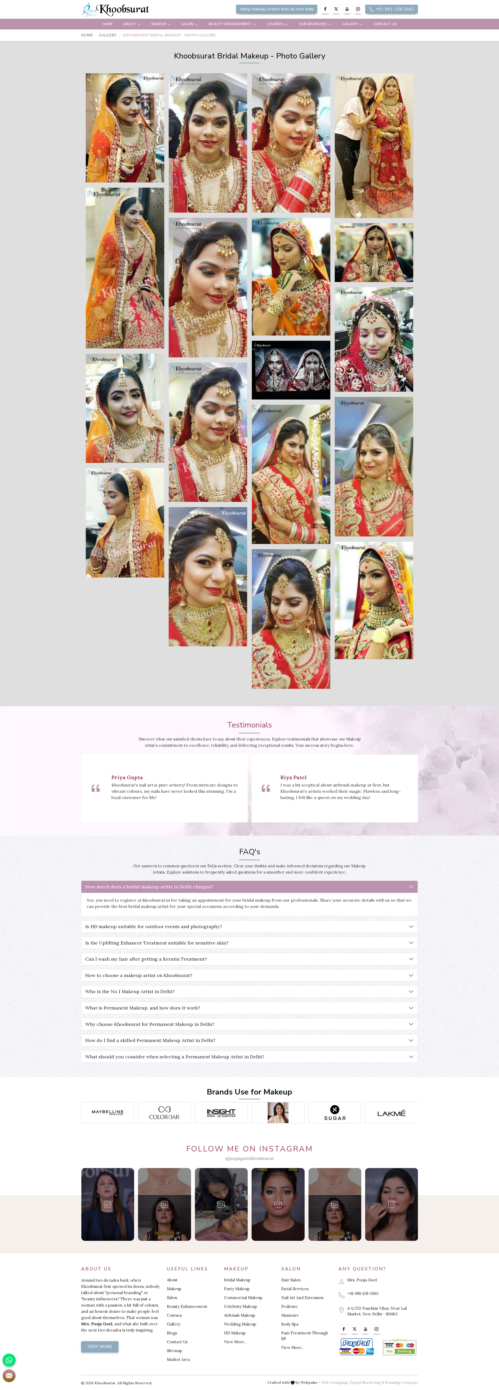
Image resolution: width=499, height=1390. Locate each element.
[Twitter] (336, 9)
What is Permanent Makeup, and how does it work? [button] (142, 1008)
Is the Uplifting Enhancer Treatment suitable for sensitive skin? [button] (156, 943)
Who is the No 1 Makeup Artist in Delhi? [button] (130, 991)
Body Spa (289, 1324)
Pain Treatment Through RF (304, 1335)
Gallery (350, 24)
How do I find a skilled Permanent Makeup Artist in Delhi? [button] (150, 1040)
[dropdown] (139, 24)
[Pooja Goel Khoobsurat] (107, 1204)
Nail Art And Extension (302, 1297)
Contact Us (385, 24)
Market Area (178, 1359)
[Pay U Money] (399, 1347)
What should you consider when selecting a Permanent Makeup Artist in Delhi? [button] (174, 1057)
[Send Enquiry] (9, 1375)
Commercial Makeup (243, 1297)
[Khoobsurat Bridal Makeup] (125, 128)
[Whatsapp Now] (9, 1360)
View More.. (235, 1341)
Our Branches (313, 24)
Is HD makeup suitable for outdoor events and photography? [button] (153, 926)
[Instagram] (358, 9)
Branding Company (401, 1382)
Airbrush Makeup (239, 1315)
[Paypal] (356, 1347)
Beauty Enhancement (230, 24)
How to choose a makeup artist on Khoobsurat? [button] (138, 975)
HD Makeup (235, 1332)
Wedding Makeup (240, 1324)
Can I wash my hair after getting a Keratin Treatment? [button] (146, 959)
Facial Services (294, 1288)
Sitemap (174, 1350)
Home (107, 24)
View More (100, 1346)
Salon (187, 24)
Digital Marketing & (367, 1382)
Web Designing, (335, 1382)
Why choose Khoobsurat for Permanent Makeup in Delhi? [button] (149, 1024)
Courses (275, 24)
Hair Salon (291, 1279)
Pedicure (289, 1306)
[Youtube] (347, 9)
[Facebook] (325, 9)
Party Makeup (237, 1288)
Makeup (159, 24)
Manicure (290, 1315)
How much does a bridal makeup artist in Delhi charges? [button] (149, 887)
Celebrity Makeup (240, 1306)
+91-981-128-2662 (394, 9)
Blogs (172, 1332)
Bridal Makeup (237, 1279)
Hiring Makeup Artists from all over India (276, 9)
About (129, 24)
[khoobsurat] (135, 10)
